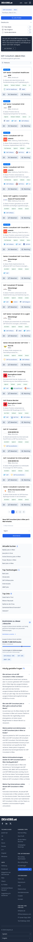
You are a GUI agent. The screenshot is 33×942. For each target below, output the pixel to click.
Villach (3, 881)
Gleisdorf (5, 611)
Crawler (20, 896)
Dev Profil (21, 836)
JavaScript (4, 833)
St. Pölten (4, 885)
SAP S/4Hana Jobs (8, 580)
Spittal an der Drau (8, 604)
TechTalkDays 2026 (24, 921)
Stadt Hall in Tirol (7, 597)
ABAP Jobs (5, 587)
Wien (23, 56)
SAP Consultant (7, 56)
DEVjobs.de (21, 911)
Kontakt (20, 899)
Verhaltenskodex (23, 892)
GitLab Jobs (6, 577)
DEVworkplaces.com (24, 914)
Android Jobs (6, 584)
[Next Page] (23, 511)
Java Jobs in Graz (7, 553)
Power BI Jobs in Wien (9, 560)
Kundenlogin (22, 866)
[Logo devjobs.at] (7, 3)
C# (2, 836)
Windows (4, 856)
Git (2, 839)
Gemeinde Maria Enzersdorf (11, 607)
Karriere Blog (22, 833)
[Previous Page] (9, 511)
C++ (2, 850)
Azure (3, 843)
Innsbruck (4, 869)
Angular (3, 853)
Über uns (21, 879)
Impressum (21, 882)
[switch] (29, 27)
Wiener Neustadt (7, 601)
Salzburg (4, 866)
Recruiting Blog (23, 862)
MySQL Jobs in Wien (8, 550)
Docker (3, 846)
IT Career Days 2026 (24, 917)
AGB (19, 886)
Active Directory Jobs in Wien (11, 557)
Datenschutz (22, 889)
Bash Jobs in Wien (8, 563)
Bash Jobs (5, 573)
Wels (2, 878)
